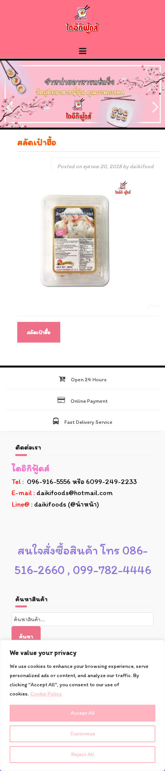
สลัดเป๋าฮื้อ (39, 332)
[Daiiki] (82, 19)
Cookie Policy (46, 694)
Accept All (83, 713)
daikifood (141, 166)
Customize (82, 733)
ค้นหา (26, 636)
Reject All (82, 754)
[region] (82, 705)
